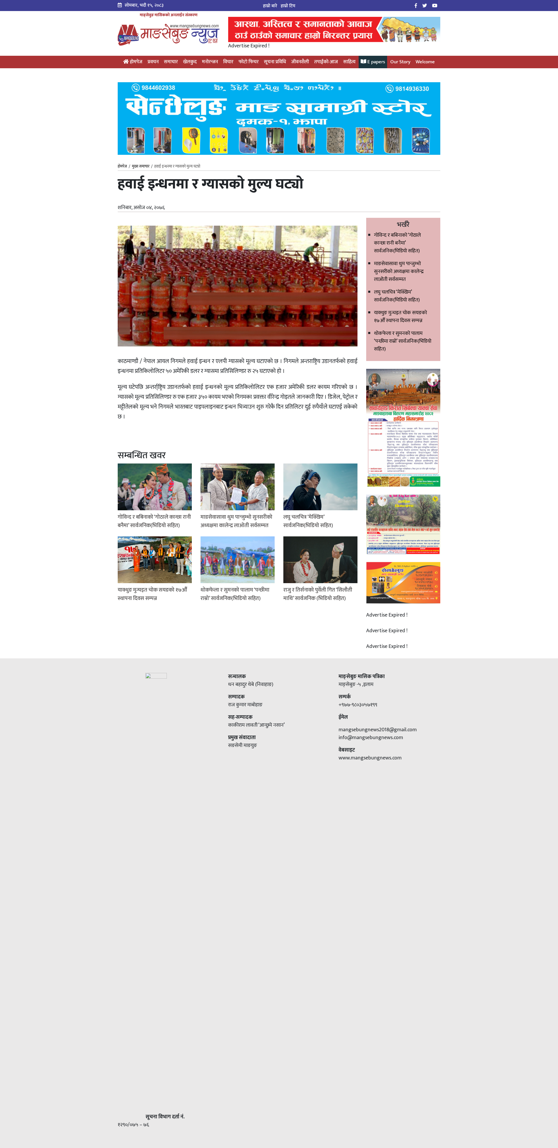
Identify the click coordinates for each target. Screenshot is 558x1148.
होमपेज (135, 62)
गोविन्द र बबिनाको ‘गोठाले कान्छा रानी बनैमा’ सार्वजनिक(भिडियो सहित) (397, 243)
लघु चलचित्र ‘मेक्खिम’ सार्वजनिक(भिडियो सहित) (397, 296)
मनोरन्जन (210, 62)
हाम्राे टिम (288, 6)
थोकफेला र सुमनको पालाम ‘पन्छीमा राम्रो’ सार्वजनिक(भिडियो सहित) (402, 341)
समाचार (171, 62)
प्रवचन (153, 62)
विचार (228, 62)
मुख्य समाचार (140, 166)
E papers (375, 62)
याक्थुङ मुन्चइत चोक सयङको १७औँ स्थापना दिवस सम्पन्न (400, 316)
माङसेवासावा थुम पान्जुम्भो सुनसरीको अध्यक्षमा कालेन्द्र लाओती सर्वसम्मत (399, 271)
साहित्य (349, 62)
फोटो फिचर (249, 62)
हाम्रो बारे (270, 6)
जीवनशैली (300, 62)
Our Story (400, 62)
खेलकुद (190, 62)
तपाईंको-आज (326, 62)
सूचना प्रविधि (275, 62)
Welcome (425, 62)
